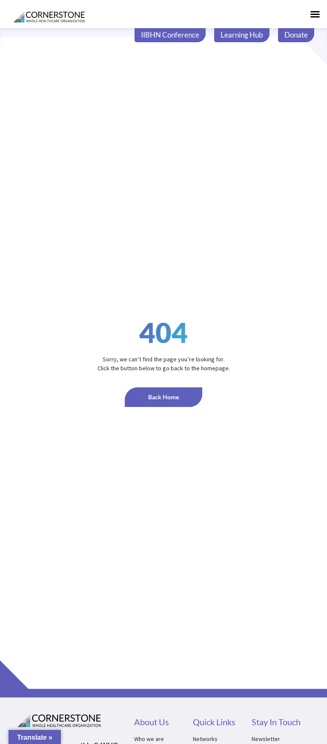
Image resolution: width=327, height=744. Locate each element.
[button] (315, 14)
